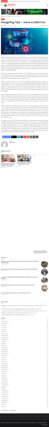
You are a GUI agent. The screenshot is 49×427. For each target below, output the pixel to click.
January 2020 (4, 392)
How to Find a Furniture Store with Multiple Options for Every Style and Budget (24, 1)
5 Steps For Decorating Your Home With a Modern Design (40, 251)
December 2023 (5, 349)
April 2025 (4, 331)
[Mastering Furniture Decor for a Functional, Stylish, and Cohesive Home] (44, 287)
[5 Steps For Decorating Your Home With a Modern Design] (41, 202)
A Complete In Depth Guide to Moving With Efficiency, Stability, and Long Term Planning (20, 310)
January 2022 (4, 380)
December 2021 (5, 382)
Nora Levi (5, 25)
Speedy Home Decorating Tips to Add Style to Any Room (24, 163)
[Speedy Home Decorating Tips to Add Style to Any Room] (24, 158)
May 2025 (4, 329)
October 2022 (4, 367)
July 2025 (4, 325)
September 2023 (5, 353)
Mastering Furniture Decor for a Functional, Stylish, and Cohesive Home (17, 285)
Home (3, 16)
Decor (6, 16)
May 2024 (4, 343)
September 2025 (5, 321)
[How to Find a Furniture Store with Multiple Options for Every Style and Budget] (44, 272)
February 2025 (5, 333)
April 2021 (4, 388)
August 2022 (4, 371)
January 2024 (4, 347)
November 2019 (5, 396)
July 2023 (4, 357)
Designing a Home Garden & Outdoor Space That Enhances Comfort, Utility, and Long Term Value (22, 305)
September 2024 (5, 339)
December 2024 (5, 335)
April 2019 (4, 406)
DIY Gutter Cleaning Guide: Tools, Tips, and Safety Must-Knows (15, 293)
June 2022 (4, 375)
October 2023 (4, 351)
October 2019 (4, 398)
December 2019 (5, 394)
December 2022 (5, 365)
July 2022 (4, 373)
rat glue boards (13, 410)
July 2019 (4, 404)
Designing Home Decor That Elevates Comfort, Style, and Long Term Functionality (7, 165)
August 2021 (4, 386)
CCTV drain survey (5, 410)
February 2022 (5, 379)
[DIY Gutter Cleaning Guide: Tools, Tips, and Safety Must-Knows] (44, 295)
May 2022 (4, 377)
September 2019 (5, 400)
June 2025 (4, 327)
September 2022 (5, 369)
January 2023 (4, 363)
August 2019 (4, 402)
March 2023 (4, 361)
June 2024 (4, 341)
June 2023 (4, 359)
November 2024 (5, 337)
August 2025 (4, 323)
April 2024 (4, 345)
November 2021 (5, 384)
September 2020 (5, 390)
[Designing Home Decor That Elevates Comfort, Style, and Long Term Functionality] (8, 158)
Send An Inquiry (44, 424)
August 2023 (4, 355)
